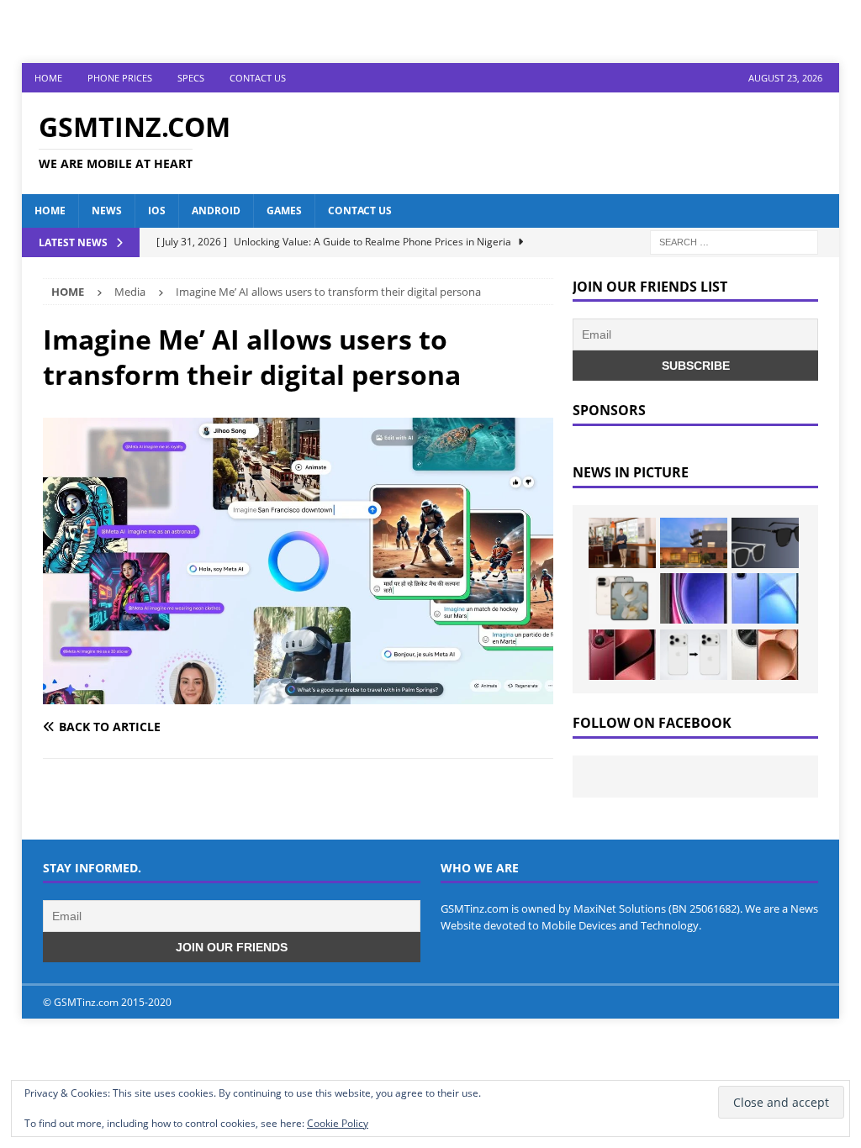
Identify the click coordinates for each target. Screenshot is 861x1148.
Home (48, 77)
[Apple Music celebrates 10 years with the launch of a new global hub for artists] (693, 543)
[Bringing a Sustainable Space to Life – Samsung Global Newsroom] (622, 543)
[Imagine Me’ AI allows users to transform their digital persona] (298, 695)
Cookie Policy (337, 1123)
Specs (190, 77)
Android (216, 210)
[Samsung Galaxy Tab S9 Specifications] (693, 598)
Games (284, 210)
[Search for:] (734, 241)
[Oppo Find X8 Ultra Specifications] (765, 654)
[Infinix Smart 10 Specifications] (765, 598)
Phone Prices (119, 77)
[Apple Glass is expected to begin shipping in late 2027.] (765, 543)
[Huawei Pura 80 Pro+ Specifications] (622, 654)
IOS (157, 210)
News (107, 210)
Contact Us (258, 77)
